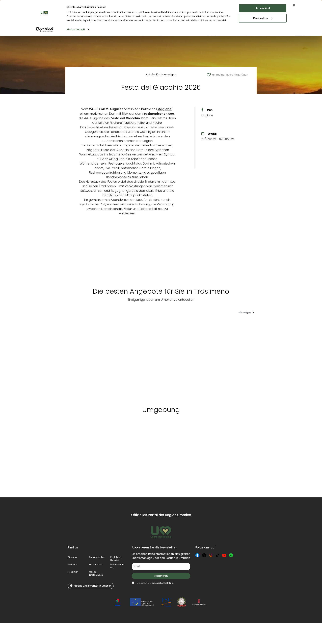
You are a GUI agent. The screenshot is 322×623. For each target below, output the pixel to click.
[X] (204, 555)
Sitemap (72, 557)
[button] (96, 573)
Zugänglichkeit (97, 557)
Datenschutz (95, 564)
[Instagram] (211, 555)
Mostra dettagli (76, 29)
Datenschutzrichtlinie (162, 583)
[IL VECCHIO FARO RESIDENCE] (277, 359)
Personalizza (260, 18)
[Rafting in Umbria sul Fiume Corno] (305, 359)
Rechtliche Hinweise (115, 559)
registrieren (161, 576)
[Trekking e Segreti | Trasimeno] (183, 359)
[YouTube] (224, 555)
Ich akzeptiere (155, 583)
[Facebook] (197, 555)
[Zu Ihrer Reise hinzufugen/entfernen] (96, 323)
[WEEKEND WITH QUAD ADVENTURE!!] (83, 359)
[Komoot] (231, 555)
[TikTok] (218, 555)
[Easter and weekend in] (248, 359)
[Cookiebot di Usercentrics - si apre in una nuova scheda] (44, 29)
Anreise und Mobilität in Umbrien (93, 585)
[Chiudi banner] (294, 5)
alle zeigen (245, 312)
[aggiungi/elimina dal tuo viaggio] (96, 431)
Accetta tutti (263, 8)
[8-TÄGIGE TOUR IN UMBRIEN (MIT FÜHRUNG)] (116, 359)
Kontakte (72, 564)
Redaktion (73, 571)
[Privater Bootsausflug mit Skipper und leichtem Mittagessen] (216, 359)
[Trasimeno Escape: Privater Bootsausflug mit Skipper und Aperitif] (149, 359)
